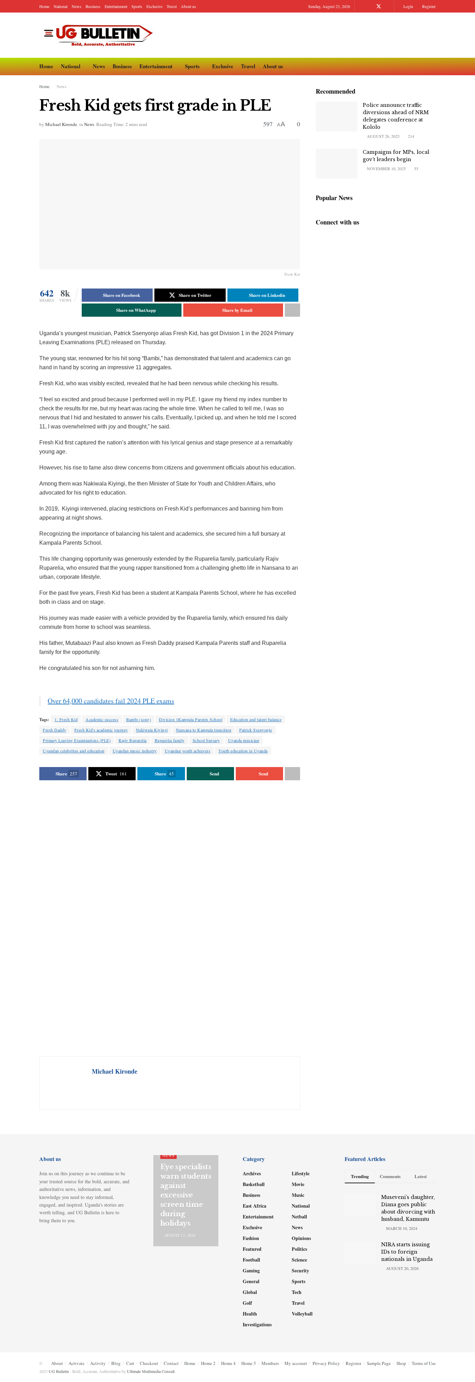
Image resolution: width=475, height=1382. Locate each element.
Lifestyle (300, 1173)
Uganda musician (243, 740)
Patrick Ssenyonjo (255, 730)
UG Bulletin (59, 1371)
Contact (171, 1363)
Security (300, 1270)
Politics (299, 1249)
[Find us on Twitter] (378, 6)
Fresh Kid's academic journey (101, 730)
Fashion (251, 1238)
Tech (296, 1292)
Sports (136, 6)
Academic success (102, 719)
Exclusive (154, 6)
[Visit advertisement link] (169, 919)
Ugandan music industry (135, 750)
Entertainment (116, 6)
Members (270, 1363)
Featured (252, 1249)
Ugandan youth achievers (188, 750)
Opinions (301, 1238)
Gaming (251, 1270)
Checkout (149, 1363)
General (251, 1281)
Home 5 (248, 1363)
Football (251, 1259)
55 (415, 168)
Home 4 (228, 1363)
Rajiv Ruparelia (133, 740)
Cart (130, 1363)
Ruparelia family (170, 740)
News (76, 6)
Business (93, 6)
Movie (298, 1184)
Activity (98, 1363)
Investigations (257, 1324)
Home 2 (208, 1363)
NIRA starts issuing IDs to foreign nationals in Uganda (407, 1251)
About (57, 1363)
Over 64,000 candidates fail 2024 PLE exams (111, 700)
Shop (401, 1363)
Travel (172, 6)
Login (407, 6)
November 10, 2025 (386, 168)
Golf (247, 1302)
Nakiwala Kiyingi (152, 730)
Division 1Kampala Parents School (190, 719)
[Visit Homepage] (100, 35)
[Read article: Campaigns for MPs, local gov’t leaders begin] (336, 164)
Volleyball (302, 1313)
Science (299, 1259)
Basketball (254, 1184)
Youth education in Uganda (243, 750)
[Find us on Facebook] (369, 6)
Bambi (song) (138, 719)
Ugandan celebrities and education (74, 750)
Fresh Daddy (54, 730)
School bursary (206, 740)
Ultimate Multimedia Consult (151, 1371)
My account (295, 1363)
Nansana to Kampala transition (204, 730)
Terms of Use (424, 1363)
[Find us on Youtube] (388, 6)
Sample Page (379, 1363)
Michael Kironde (61, 124)
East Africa (254, 1205)
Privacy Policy (326, 1363)
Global (250, 1292)
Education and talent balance (255, 719)
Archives (252, 1173)
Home (44, 6)
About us (188, 6)
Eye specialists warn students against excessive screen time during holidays (185, 1195)
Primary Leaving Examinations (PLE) (77, 740)
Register (428, 6)
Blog (116, 1363)
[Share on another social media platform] (292, 310)
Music (298, 1195)
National (60, 6)
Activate (76, 1363)
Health (250, 1313)
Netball (299, 1216)
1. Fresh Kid (66, 719)
